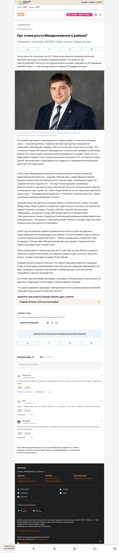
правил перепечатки (40, 539)
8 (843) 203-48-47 (51, 478)
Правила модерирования (26, 453)
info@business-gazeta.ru (26, 481)
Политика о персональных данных (28, 531)
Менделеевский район (25, 29)
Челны (19, 7)
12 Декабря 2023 (23, 25)
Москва (32, 7)
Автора (49, 357)
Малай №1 (27, 421)
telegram (24, 493)
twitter (65, 489)
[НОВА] (79, 14)
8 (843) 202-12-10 (23, 478)
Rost (24, 401)
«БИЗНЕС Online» (24, 313)
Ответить (39, 392)
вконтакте (24, 489)
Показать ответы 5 (25, 392)
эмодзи (27, 388)
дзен (64, 493)
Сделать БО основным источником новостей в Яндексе (59, 333)
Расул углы (27, 375)
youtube (23, 497)
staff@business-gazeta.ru (83, 478)
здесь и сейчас (66, 296)
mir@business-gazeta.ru (54, 481)
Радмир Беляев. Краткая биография (39, 301)
